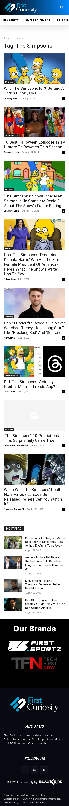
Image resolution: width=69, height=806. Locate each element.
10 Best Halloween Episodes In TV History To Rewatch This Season (34, 144)
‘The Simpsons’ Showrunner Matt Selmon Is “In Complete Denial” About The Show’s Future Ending (33, 201)
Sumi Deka (9, 391)
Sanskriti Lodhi (11, 152)
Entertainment (12, 375)
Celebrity (9, 316)
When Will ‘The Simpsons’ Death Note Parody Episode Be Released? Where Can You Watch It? (33, 496)
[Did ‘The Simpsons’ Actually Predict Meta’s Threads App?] (34, 361)
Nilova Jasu (10, 279)
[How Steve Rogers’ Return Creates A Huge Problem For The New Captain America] (13, 604)
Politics (8, 248)
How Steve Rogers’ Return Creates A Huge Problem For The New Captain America (45, 604)
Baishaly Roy (10, 98)
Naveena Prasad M (14, 509)
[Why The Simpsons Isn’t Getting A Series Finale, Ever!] (34, 68)
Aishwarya (9, 337)
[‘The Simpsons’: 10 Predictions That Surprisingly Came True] (34, 415)
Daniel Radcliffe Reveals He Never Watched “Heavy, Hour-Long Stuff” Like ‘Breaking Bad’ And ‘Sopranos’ (34, 328)
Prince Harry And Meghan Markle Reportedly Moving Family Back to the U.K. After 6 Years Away (45, 542)
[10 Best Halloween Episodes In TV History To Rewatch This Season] (34, 122)
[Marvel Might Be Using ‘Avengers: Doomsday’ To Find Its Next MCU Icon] (13, 585)
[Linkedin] (34, 770)
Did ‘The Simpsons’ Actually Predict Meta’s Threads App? (29, 384)
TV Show (9, 81)
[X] (44, 770)
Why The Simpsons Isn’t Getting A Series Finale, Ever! (34, 90)
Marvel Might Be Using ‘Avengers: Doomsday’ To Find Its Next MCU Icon (45, 584)
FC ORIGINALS (11, 135)
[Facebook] (25, 770)
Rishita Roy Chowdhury (16, 445)
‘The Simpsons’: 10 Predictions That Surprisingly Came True (31, 438)
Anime (8, 483)
